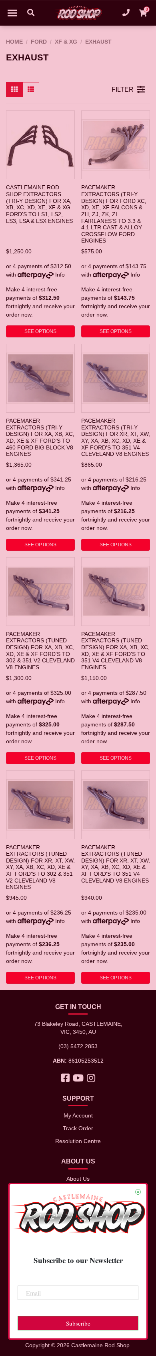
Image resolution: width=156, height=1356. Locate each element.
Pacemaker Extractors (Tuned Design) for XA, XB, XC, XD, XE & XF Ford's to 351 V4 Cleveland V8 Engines (115, 650)
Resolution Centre (78, 1141)
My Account (78, 1115)
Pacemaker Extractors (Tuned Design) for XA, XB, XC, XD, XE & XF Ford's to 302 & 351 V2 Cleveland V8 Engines (40, 650)
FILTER (123, 89)
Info (60, 274)
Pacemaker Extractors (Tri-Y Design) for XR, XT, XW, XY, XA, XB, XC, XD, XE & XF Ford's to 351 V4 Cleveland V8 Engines (115, 437)
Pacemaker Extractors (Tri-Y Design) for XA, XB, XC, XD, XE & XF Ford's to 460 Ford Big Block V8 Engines (40, 437)
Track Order (78, 1128)
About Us (78, 1178)
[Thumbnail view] (14, 89)
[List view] (30, 89)
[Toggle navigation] (12, 13)
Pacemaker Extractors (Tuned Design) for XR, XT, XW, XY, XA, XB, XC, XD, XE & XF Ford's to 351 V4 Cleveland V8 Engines (115, 864)
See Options (40, 331)
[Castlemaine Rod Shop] (78, 13)
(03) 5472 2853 (78, 1046)
